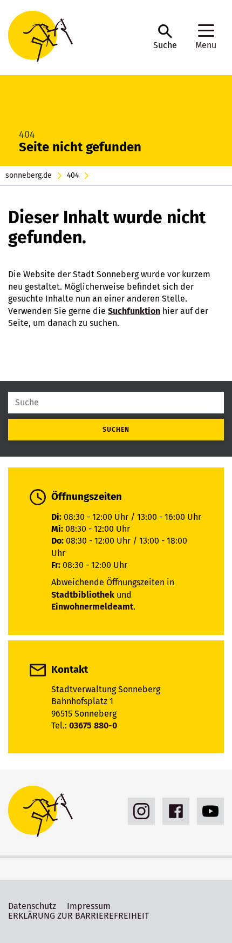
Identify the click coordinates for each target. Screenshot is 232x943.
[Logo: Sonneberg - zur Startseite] (75, 37)
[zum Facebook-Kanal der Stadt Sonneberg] (173, 811)
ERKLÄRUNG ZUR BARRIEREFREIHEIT (78, 916)
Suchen (116, 429)
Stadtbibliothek (82, 595)
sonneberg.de (28, 175)
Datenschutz (32, 906)
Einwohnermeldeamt (92, 606)
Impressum (89, 906)
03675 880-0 (93, 725)
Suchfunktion (134, 311)
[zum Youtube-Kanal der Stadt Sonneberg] (208, 811)
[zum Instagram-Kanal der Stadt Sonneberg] (138, 811)
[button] (165, 37)
